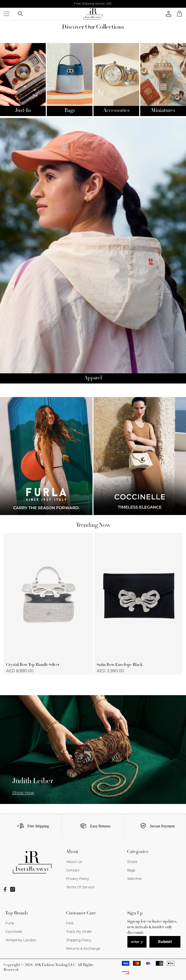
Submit (165, 941)
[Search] (20, 14)
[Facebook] (5, 889)
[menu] (6, 14)
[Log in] (168, 13)
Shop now (23, 793)
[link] (31, 826)
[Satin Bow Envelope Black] (139, 596)
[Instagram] (13, 889)
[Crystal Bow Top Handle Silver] (48, 596)
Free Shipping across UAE (93, 3)
